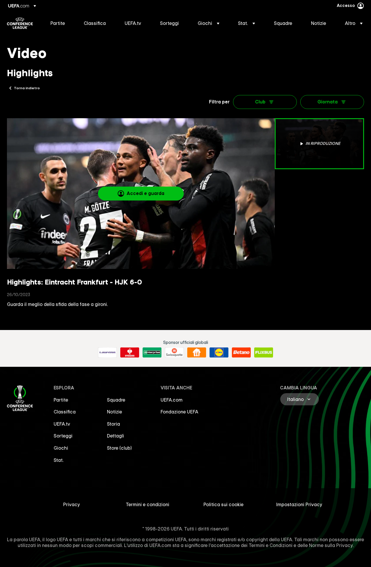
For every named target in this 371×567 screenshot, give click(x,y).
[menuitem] (60, 23)
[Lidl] (219, 352)
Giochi (61, 448)
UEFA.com (172, 399)
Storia (113, 423)
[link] (58, 23)
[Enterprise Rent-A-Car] (152, 352)
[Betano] (241, 352)
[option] (319, 143)
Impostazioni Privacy (299, 504)
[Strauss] (129, 352)
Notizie (114, 411)
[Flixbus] (263, 352)
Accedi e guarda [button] (145, 193)
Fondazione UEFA (179, 411)
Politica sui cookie (223, 504)
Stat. (58, 460)
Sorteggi (63, 435)
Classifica (65, 411)
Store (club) (119, 448)
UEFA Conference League (20, 23)
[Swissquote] (174, 352)
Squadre (116, 399)
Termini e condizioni (147, 504)
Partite (61, 399)
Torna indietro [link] (27, 88)
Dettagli (115, 435)
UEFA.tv (62, 423)
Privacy (71, 504)
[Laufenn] (107, 352)
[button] (208, 23)
